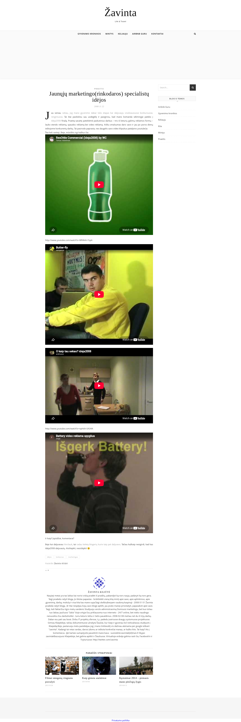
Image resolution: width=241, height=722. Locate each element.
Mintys (109, 33)
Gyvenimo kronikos (89, 33)
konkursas (60, 557)
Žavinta (120, 12)
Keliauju (123, 33)
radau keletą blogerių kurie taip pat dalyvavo (98, 544)
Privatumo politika (120, 720)
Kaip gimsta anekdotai (94, 678)
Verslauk (68, 544)
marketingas (73, 557)
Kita (160, 126)
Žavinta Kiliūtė (61, 563)
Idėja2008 (56, 120)
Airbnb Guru (139, 33)
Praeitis (99, 89)
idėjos (49, 557)
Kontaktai (157, 33)
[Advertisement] (120, 57)
